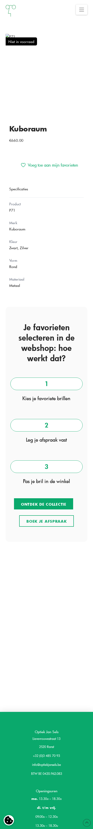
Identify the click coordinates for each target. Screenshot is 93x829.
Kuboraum (28, 128)
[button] (81, 9)
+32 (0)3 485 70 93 (46, 756)
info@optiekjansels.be (46, 764)
